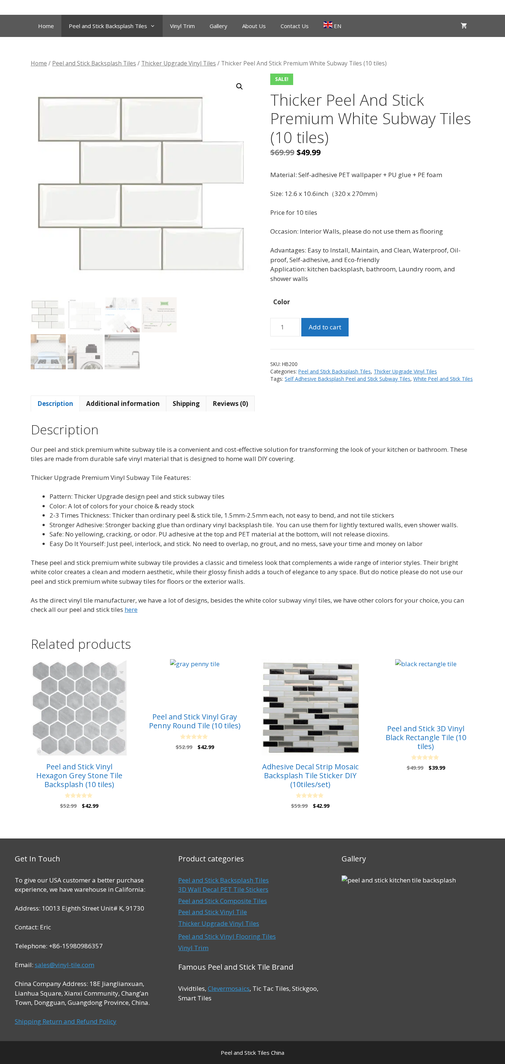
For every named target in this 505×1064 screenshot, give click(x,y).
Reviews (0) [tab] (230, 403)
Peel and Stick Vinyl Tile (212, 912)
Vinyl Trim (182, 26)
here (131, 609)
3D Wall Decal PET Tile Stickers (223, 889)
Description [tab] (55, 403)
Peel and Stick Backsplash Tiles (108, 26)
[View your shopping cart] (463, 26)
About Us (254, 26)
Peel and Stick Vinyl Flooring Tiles (227, 936)
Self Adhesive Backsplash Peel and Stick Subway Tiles (347, 378)
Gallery (218, 26)
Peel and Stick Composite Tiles (222, 901)
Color (281, 302)
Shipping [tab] (186, 403)
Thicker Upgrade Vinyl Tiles (178, 63)
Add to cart (325, 327)
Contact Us (295, 26)
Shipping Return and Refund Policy (65, 1021)
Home (46, 26)
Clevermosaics (229, 988)
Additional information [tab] (123, 403)
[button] (239, 86)
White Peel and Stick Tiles (443, 378)
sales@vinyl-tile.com (64, 964)
